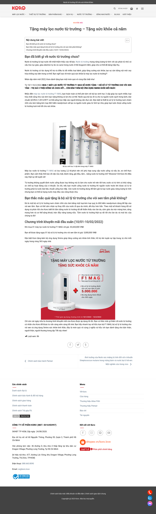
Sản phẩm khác (55, 14)
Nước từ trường (82, 62)
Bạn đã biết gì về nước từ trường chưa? (41, 44)
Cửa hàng (84, 396)
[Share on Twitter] (78, 345)
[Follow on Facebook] (83, 433)
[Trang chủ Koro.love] (137, 8)
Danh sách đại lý (19, 390)
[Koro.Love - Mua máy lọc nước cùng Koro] (18, 8)
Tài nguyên (84, 415)
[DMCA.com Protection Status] (21, 416)
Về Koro (83, 392)
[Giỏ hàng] (131, 8)
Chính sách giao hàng (21, 400)
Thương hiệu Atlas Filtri (90, 401)
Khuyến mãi (78, 23)
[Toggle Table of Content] (126, 40)
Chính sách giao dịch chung (95, 494)
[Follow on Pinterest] (100, 433)
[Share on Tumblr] (86, 345)
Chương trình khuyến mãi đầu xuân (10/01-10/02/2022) (47, 50)
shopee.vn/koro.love (98, 441)
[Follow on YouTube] (109, 433)
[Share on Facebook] (70, 345)
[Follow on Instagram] (91, 433)
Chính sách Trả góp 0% (22, 410)
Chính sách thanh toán (22, 405)
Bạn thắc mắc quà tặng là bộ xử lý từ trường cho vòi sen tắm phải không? (54, 47)
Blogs (117, 14)
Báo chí (83, 410)
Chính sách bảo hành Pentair (40, 361)
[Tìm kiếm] (115, 8)
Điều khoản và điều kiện (75, 494)
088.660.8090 (28, 463)
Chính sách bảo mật (57, 494)
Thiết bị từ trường (37, 14)
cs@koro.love (23, 469)
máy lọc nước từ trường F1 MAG (47, 94)
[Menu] (142, 9)
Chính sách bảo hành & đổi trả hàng (27, 395)
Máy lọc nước (18, 14)
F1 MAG (50, 171)
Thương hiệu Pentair (88, 406)
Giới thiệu (127, 14)
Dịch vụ (69, 14)
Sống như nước (103, 14)
